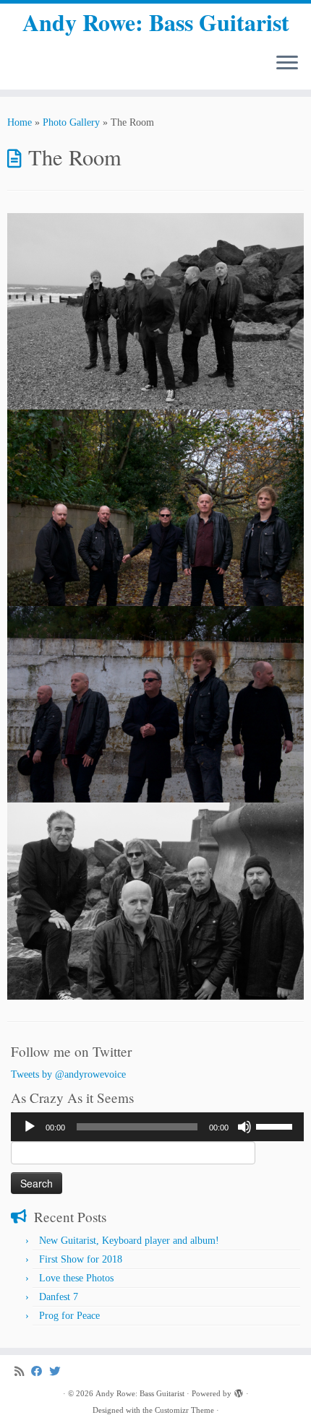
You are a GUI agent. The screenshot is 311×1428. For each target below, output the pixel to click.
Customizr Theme (184, 1410)
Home (19, 122)
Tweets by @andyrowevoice (68, 1074)
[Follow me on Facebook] (40, 1371)
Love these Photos (76, 1278)
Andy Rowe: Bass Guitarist (155, 22)
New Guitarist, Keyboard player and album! (129, 1240)
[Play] (29, 1127)
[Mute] (244, 1127)
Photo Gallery (71, 122)
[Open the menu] (287, 63)
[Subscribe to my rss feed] (22, 1371)
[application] (157, 1126)
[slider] (276, 1125)
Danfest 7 (58, 1296)
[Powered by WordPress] (239, 1391)
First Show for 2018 (80, 1259)
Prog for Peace (69, 1315)
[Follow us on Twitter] (58, 1371)
